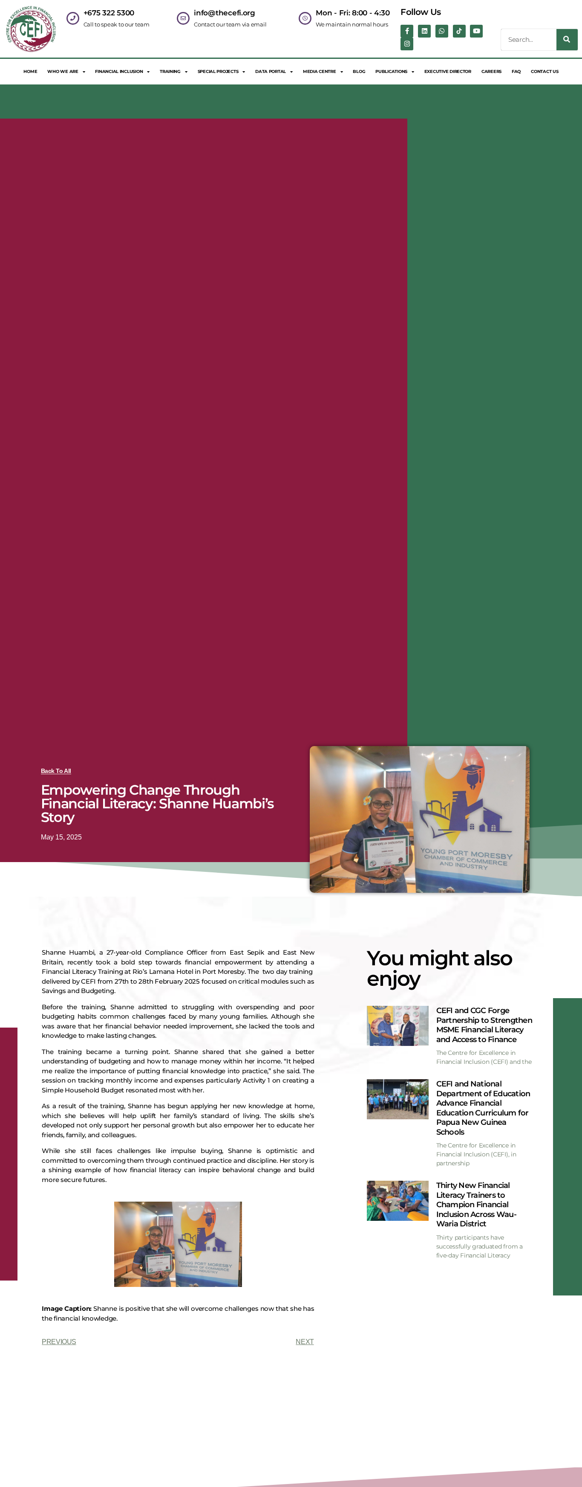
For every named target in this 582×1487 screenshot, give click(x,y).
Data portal (270, 71)
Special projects (218, 71)
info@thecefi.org (224, 13)
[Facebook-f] (406, 31)
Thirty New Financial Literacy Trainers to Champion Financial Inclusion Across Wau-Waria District (476, 1205)
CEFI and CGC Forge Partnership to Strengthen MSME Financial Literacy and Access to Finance (484, 1025)
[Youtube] (476, 31)
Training (170, 71)
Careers (491, 71)
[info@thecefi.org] (183, 18)
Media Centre (319, 71)
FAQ (516, 71)
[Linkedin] (424, 31)
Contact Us (544, 71)
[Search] (567, 39)
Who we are (62, 71)
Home (30, 71)
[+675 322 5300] (72, 18)
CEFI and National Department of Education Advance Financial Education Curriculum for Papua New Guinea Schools (483, 1108)
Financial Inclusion (119, 71)
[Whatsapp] (441, 31)
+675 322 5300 (109, 13)
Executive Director (447, 71)
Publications (391, 71)
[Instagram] (406, 44)
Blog (359, 71)
